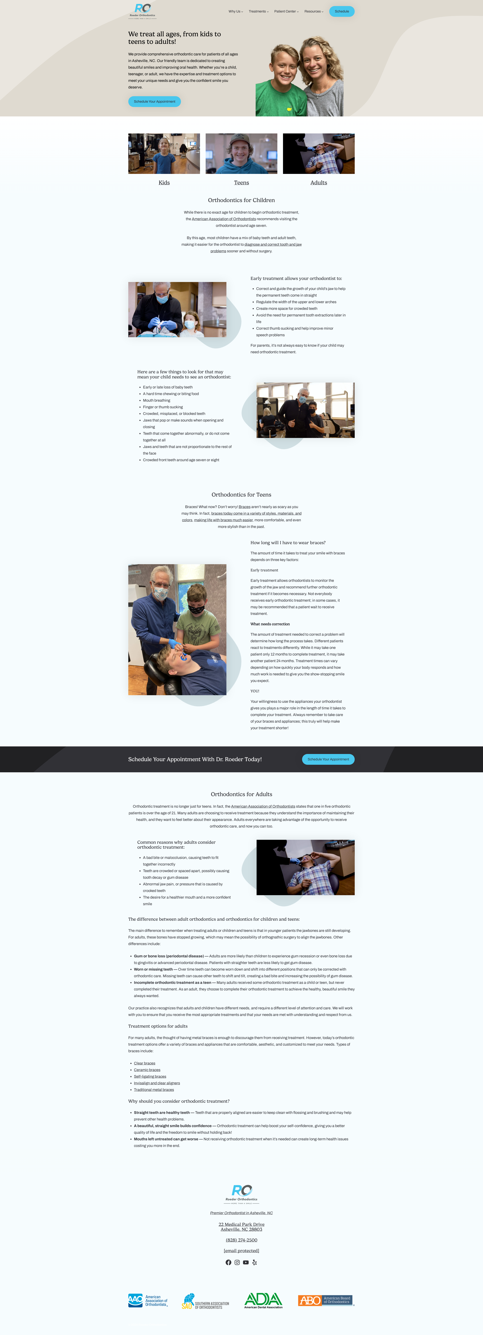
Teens (241, 182)
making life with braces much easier (223, 520)
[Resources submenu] (322, 11)
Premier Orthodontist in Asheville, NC (241, 1213)
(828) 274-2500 (241, 1240)
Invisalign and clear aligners (157, 1083)
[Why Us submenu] (242, 11)
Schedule (342, 11)
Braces (245, 507)
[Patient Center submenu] (298, 11)
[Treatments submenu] (268, 11)
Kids (164, 182)
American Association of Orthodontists (224, 219)
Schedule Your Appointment (154, 101)
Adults (319, 182)
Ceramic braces (147, 1070)
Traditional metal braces (154, 1090)
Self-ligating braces (150, 1076)
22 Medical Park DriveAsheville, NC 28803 (242, 1227)
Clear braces (144, 1063)
